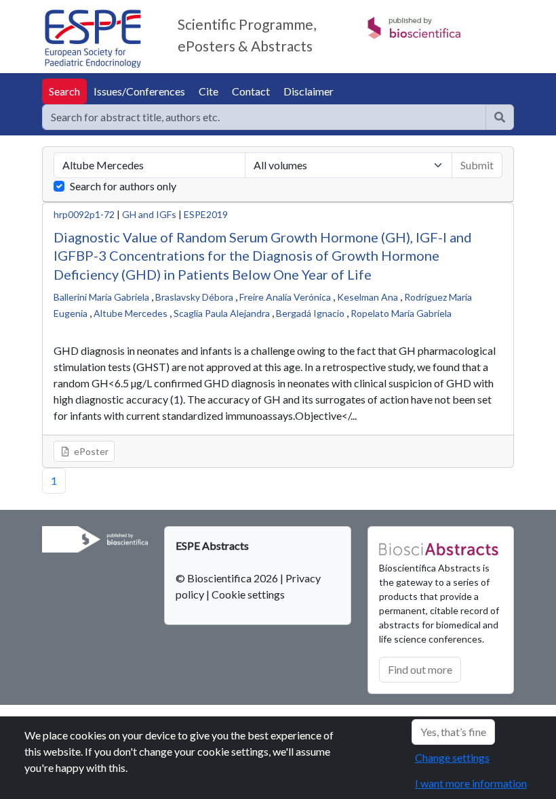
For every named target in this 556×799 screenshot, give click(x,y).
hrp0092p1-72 (84, 214)
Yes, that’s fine (453, 731)
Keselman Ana (367, 297)
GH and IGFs (149, 214)
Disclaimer (308, 91)
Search (64, 91)
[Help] (499, 117)
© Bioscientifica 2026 (228, 577)
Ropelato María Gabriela (401, 313)
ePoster (90, 451)
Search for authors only (123, 185)
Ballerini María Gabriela (101, 297)
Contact (251, 91)
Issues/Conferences (139, 91)
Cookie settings (248, 594)
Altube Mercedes (130, 313)
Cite (208, 91)
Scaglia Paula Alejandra (222, 313)
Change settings (452, 757)
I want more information (471, 783)
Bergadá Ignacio (310, 313)
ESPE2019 (206, 214)
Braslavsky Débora (194, 297)
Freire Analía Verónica (285, 297)
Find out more (420, 669)
